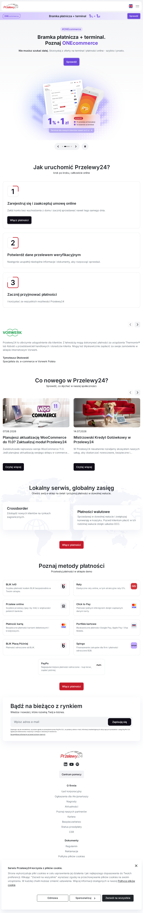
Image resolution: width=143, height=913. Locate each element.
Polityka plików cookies (71, 856)
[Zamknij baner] (136, 866)
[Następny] (76, 146)
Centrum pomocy (71, 774)
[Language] (131, 6)
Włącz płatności (19, 220)
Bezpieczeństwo (71, 821)
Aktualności (71, 806)
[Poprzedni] (58, 146)
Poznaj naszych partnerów (71, 811)
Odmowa (52, 898)
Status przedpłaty (71, 826)
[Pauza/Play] (85, 146)
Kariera (71, 816)
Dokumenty (71, 840)
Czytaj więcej (13, 466)
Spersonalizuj (83, 898)
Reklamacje (71, 851)
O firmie (71, 785)
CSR (71, 831)
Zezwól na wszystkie (118, 898)
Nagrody (71, 801)
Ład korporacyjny (72, 791)
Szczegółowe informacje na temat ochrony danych (27, 734)
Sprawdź (133, 16)
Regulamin (71, 846)
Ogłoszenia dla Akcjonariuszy (71, 796)
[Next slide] (137, 324)
